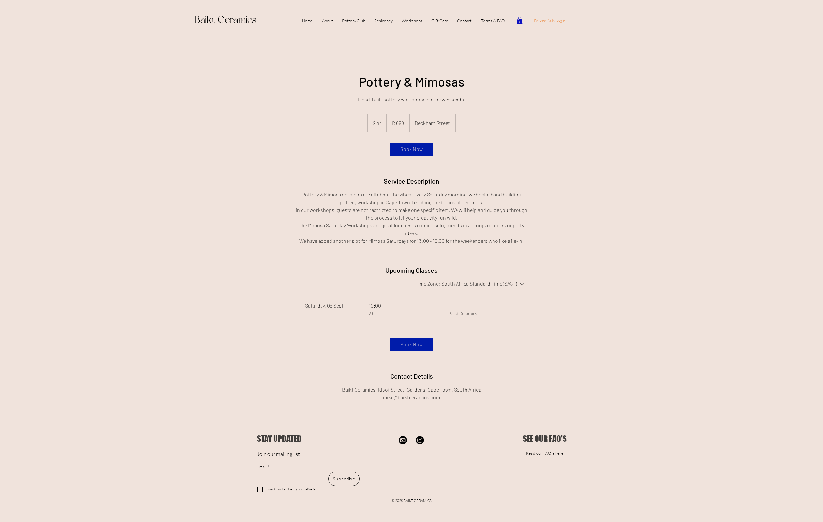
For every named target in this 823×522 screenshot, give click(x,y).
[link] (411, 149)
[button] (412, 20)
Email (263, 466)
